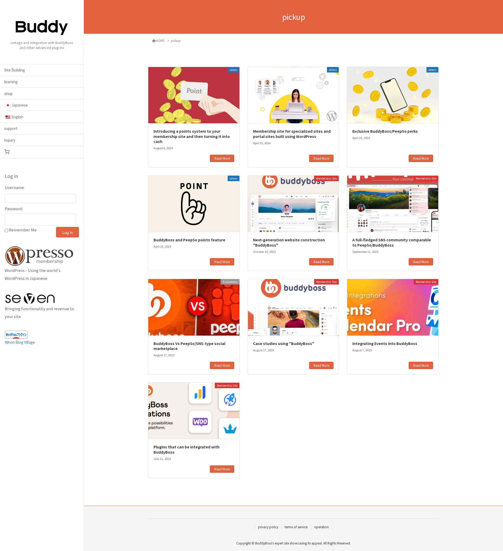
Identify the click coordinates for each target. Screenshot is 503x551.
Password (13, 208)
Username (14, 187)
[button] (42, 152)
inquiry (9, 140)
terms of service (296, 527)
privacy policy (268, 527)
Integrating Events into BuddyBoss (384, 343)
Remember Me (23, 229)
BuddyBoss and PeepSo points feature (189, 239)
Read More (222, 158)
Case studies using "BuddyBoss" (283, 343)
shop (8, 93)
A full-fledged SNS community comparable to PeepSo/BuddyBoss (391, 242)
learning (11, 81)
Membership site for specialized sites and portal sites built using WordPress (292, 134)
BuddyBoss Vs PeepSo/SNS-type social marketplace (189, 346)
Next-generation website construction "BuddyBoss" (289, 242)
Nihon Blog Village (20, 342)
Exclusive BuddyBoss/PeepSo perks (385, 131)
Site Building (14, 70)
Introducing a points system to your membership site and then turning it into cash (192, 136)
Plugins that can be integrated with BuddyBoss (187, 449)
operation (321, 527)
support (11, 128)
